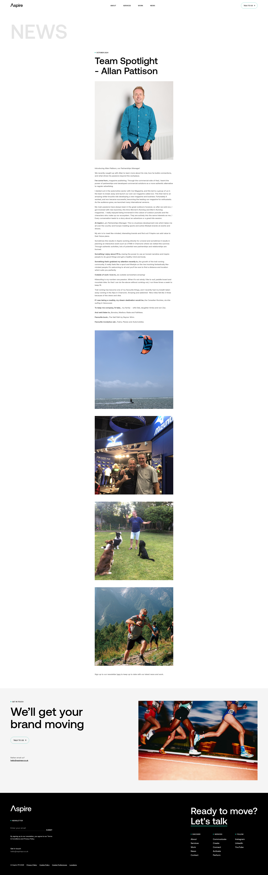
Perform (217, 855)
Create (216, 843)
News (193, 851)
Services (195, 843)
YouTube (239, 847)
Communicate (219, 839)
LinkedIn (239, 843)
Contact (194, 855)
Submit (49, 830)
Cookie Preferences (59, 865)
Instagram (240, 839)
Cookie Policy (44, 865)
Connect (217, 847)
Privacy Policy (32, 865)
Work (193, 847)
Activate (217, 851)
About (194, 839)
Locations (73, 865)
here (118, 674)
